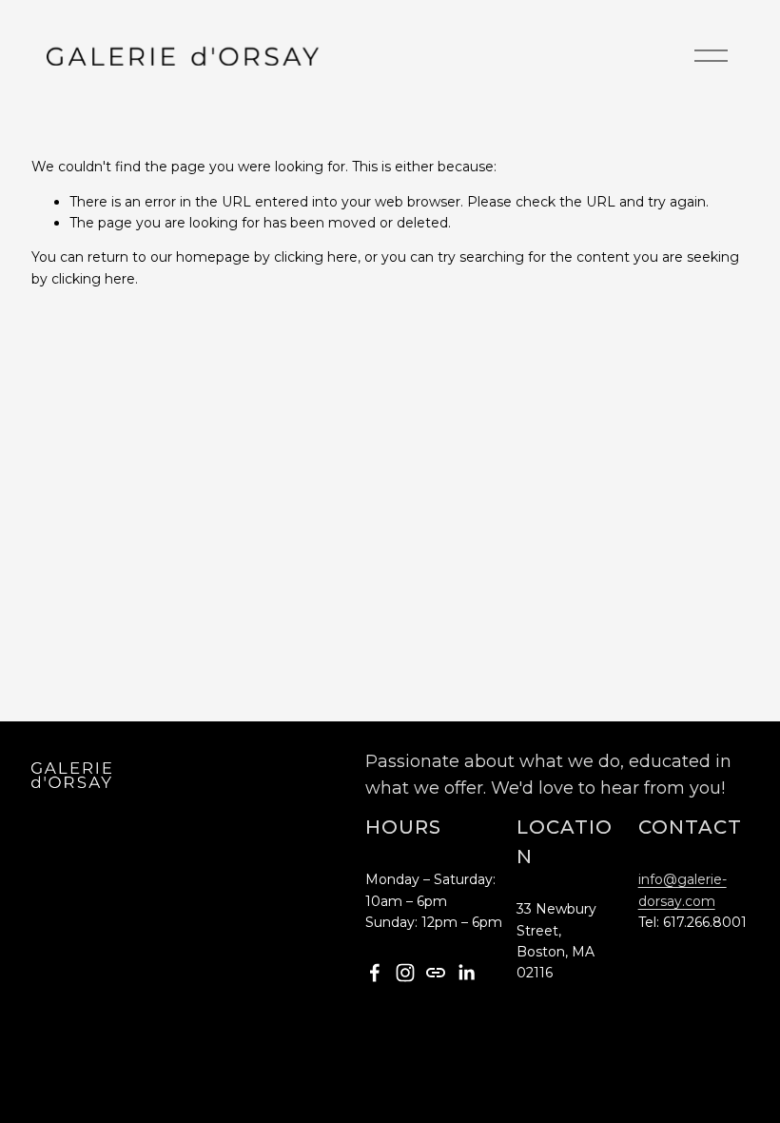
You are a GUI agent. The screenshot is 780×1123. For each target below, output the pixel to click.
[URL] (435, 972)
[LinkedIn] (466, 972)
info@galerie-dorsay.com (682, 890)
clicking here (316, 257)
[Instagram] (405, 972)
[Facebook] (374, 972)
